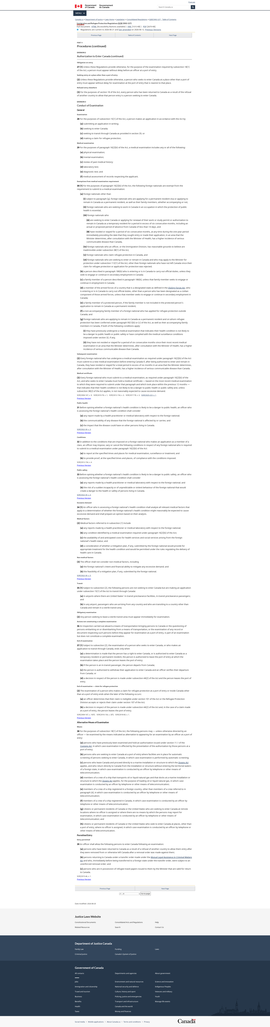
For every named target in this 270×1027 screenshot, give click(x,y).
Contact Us (159, 927)
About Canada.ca (113, 1022)
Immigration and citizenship (86, 986)
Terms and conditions (132, 1022)
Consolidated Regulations (137, 19)
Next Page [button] (173, 35)
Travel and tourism (82, 991)
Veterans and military (163, 991)
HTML (94, 26)
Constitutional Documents (85, 922)
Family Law (79, 949)
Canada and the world (124, 1006)
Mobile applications (96, 1022)
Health (77, 1006)
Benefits (78, 1001)
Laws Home (109, 19)
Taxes (77, 1011)
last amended (125, 29)
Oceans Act (183, 762)
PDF (144, 26)
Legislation (120, 19)
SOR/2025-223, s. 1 (148, 395)
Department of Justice (94, 19)
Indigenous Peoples (163, 986)
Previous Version (84, 398)
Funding (118, 949)
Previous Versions (153, 29)
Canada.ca (79, 19)
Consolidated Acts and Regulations (129, 922)
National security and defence (127, 986)
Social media (80, 1022)
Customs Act (86, 746)
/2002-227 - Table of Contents (162, 19)
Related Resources (82, 927)
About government (162, 973)
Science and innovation (164, 982)
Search (117, 927)
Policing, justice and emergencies (128, 996)
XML (129, 26)
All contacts (79, 973)
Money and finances (123, 1011)
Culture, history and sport (125, 991)
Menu (79, 13)
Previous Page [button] (96, 35)
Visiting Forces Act (176, 287)
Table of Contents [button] (134, 35)
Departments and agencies (126, 973)
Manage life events (162, 1001)
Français (191, 2)
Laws (157, 949)
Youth (157, 996)
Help (157, 922)
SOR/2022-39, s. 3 (84, 429)
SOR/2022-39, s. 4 (84, 495)
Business (78, 996)
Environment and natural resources (129, 982)
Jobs (76, 982)
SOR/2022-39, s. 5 (84, 575)
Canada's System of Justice (125, 954)
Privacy (147, 1022)
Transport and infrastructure (126, 1001)
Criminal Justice (81, 954)
